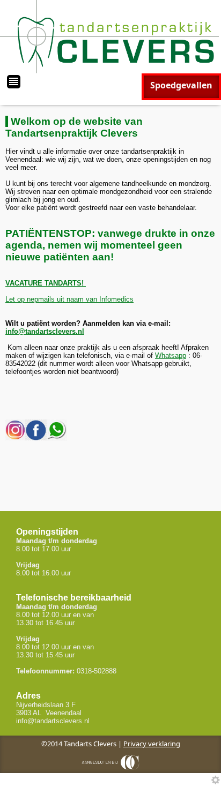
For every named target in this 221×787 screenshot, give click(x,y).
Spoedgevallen (181, 85)
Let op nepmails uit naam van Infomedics (69, 299)
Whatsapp (170, 355)
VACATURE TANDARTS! (45, 283)
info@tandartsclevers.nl (44, 331)
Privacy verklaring (151, 743)
